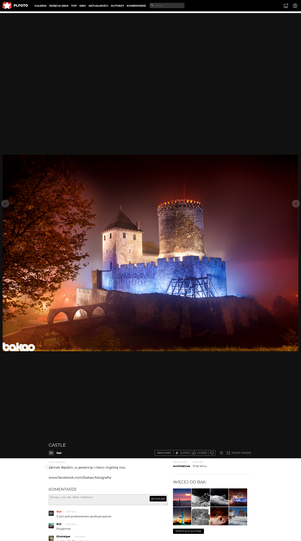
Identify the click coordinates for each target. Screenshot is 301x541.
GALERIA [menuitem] (40, 5)
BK (51, 452)
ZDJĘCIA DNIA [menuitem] (58, 5)
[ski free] (219, 516)
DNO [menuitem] (82, 5)
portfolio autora (188, 531)
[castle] (238, 497)
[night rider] (219, 497)
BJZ (58, 524)
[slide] (201, 497)
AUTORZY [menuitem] (117, 5)
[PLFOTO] (15, 5)
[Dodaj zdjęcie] (286, 5)
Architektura (181, 466)
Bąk (59, 452)
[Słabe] (212, 453)
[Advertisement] (150, 37)
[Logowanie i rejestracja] (295, 5)
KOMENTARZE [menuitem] (136, 5)
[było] (201, 516)
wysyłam (158, 498)
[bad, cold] (182, 516)
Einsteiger (63, 536)
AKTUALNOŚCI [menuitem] (98, 5)
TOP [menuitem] (74, 5)
